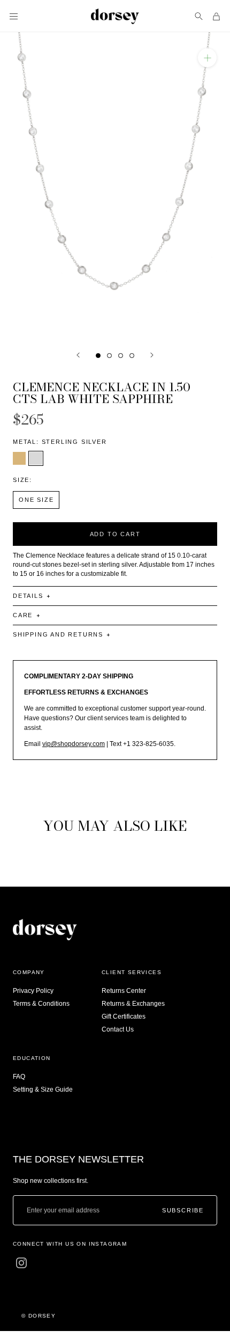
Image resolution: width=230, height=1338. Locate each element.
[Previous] (78, 355)
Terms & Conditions (41, 1003)
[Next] (152, 355)
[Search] (199, 16)
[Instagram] (21, 1262)
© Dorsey (38, 1316)
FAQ (19, 1076)
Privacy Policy (33, 991)
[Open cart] (216, 16)
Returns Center (124, 991)
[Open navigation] (14, 16)
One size (36, 499)
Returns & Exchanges (133, 1003)
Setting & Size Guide (43, 1089)
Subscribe (183, 1210)
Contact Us (118, 1029)
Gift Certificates (123, 1016)
